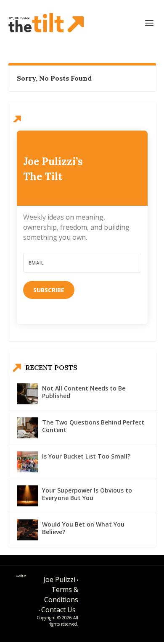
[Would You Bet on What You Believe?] (27, 529)
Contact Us (58, 609)
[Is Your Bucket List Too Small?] (27, 461)
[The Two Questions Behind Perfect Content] (27, 427)
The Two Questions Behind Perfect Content (93, 426)
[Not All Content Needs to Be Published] (27, 393)
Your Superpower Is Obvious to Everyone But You (87, 494)
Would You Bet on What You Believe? (83, 528)
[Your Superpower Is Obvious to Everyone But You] (27, 495)
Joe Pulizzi (59, 579)
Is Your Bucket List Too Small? (86, 456)
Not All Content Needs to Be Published (83, 392)
